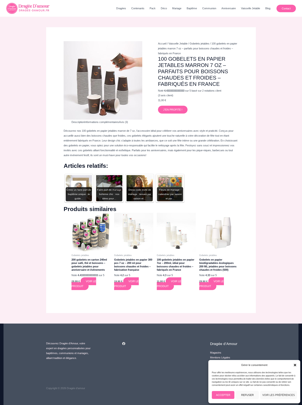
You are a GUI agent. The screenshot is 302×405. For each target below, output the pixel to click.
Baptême (192, 8)
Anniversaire (228, 8)
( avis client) (165, 95)
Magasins (215, 352)
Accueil (162, 43)
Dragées (121, 8)
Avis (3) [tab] (123, 122)
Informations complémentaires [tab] (101, 122)
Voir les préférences (278, 394)
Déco (164, 8)
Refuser (247, 394)
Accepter (223, 394)
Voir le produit (83, 284)
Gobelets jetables (199, 43)
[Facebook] (123, 343)
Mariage (176, 8)
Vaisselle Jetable (250, 8)
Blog (267, 8)
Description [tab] (77, 122)
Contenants (137, 8)
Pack (153, 8)
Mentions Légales (220, 357)
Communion (209, 8)
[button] (295, 365)
